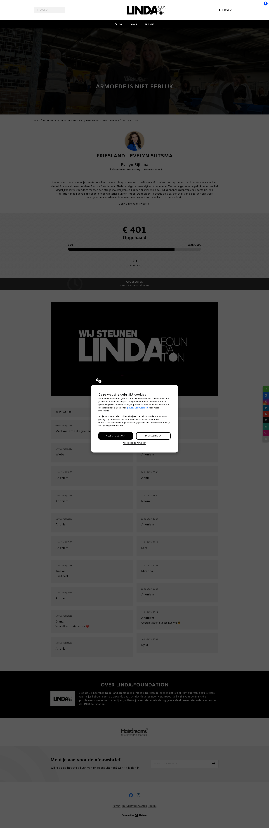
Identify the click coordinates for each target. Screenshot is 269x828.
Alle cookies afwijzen (134, 443)
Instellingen (153, 436)
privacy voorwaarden (137, 408)
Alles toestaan (115, 436)
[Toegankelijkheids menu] (265, 3)
